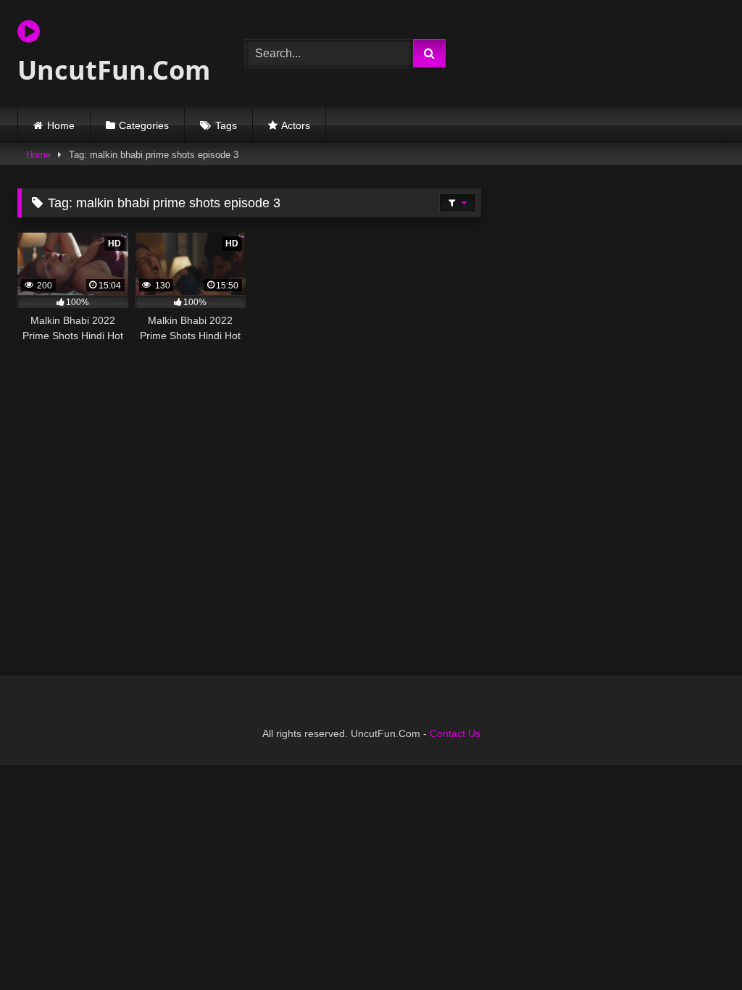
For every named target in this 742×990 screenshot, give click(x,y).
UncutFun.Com (113, 70)
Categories (144, 125)
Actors (295, 125)
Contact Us (455, 733)
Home (61, 125)
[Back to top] (697, 947)
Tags (226, 125)
